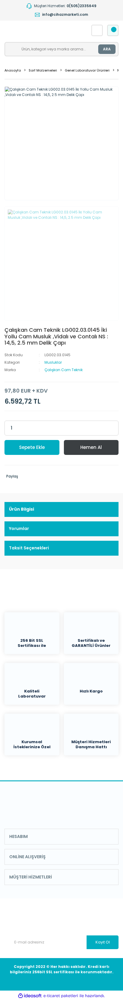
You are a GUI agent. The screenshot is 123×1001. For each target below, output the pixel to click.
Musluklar (53, 362)
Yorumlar (19, 529)
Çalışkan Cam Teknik (63, 369)
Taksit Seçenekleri (29, 548)
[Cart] (113, 30)
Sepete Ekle (32, 447)
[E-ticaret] (60, 996)
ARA (107, 49)
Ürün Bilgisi (21, 509)
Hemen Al (91, 447)
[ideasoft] (30, 996)
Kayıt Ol (103, 942)
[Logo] (39, 30)
